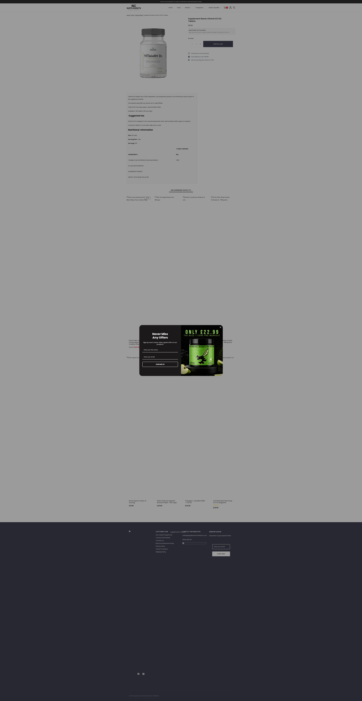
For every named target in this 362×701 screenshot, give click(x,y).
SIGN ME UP (160, 364)
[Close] (220, 327)
